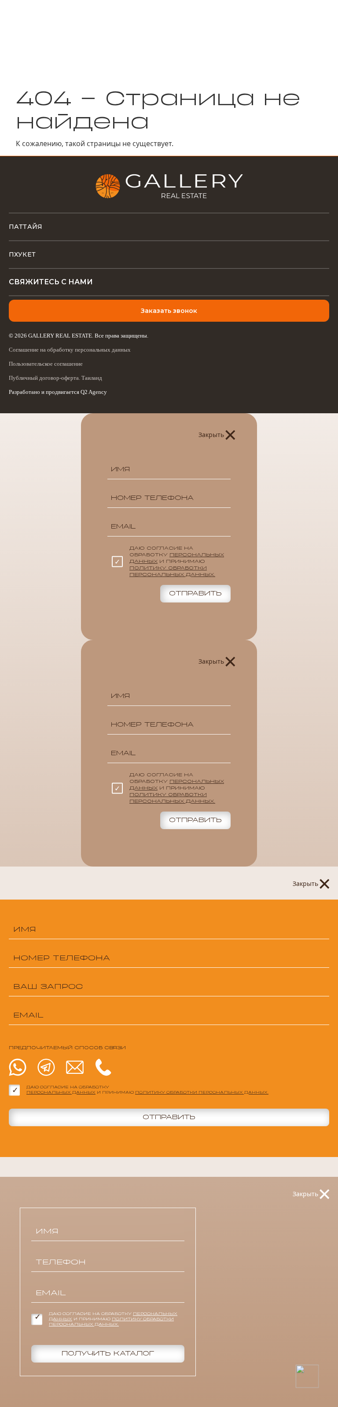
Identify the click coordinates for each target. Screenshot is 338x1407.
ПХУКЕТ (22, 254)
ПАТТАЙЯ (25, 227)
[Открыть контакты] (306, 1375)
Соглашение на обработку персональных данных (70, 349)
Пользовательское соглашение (46, 363)
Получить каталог (108, 1354)
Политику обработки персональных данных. (201, 1093)
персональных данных (61, 1093)
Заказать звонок (169, 311)
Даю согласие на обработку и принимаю (176, 561)
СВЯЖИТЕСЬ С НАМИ (51, 282)
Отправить (195, 594)
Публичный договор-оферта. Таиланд (55, 378)
